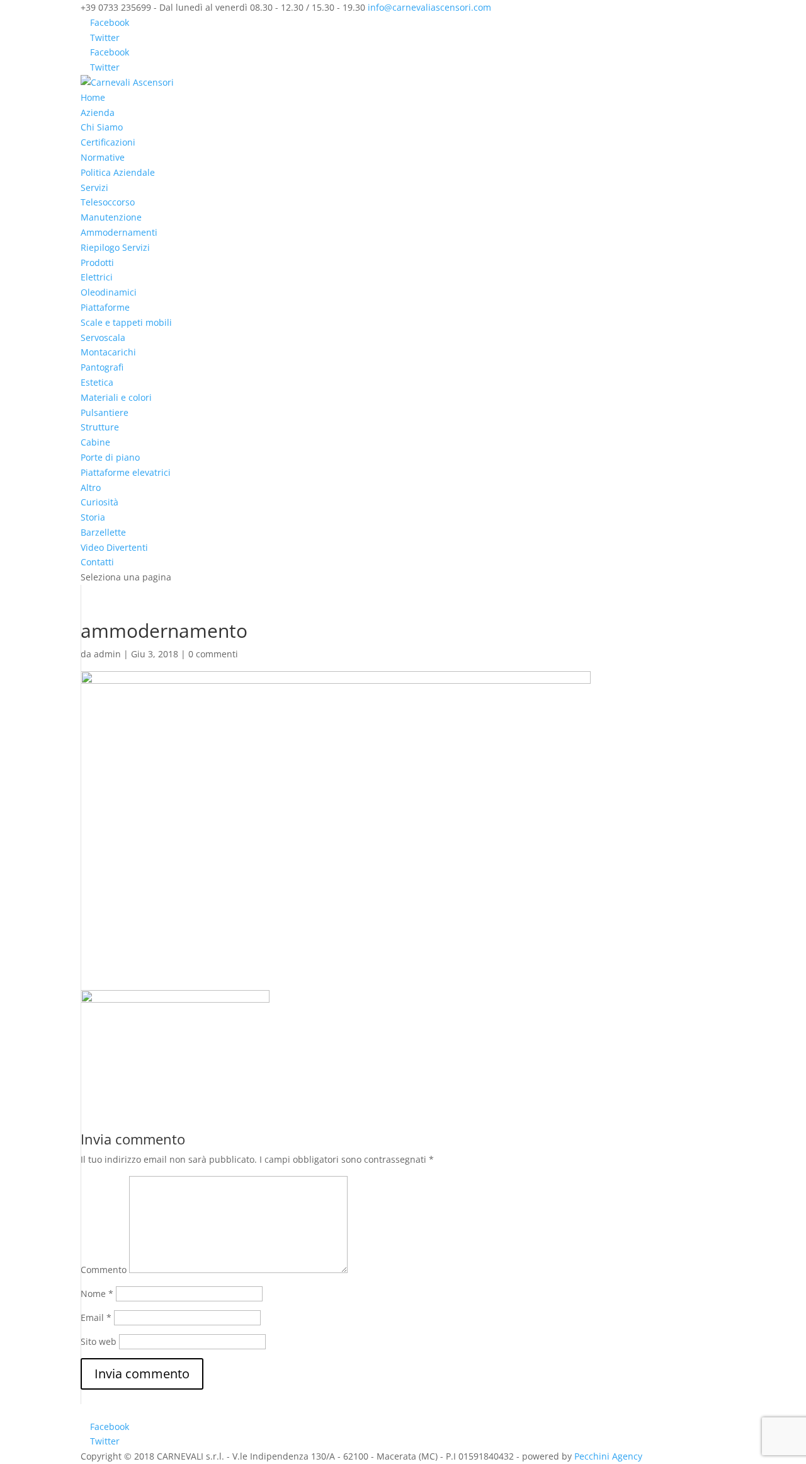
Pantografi (102, 367)
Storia (93, 517)
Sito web (98, 1341)
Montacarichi (108, 352)
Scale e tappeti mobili (126, 322)
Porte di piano (110, 457)
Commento (104, 1270)
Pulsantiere (104, 412)
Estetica (97, 382)
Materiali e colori (116, 397)
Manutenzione (111, 217)
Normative (103, 157)
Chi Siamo (102, 127)
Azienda (98, 112)
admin (107, 654)
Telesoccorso (108, 202)
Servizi (94, 187)
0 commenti (213, 654)
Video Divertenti (114, 547)
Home (93, 97)
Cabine (95, 442)
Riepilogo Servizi (115, 247)
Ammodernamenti (119, 232)
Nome (97, 1294)
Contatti (97, 562)
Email (96, 1317)
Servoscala (103, 337)
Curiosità (99, 502)
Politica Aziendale (118, 172)
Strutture (100, 427)
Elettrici (97, 277)
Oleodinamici (109, 292)
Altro (91, 487)
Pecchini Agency (608, 1456)
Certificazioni (108, 142)
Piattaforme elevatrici (126, 472)
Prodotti (97, 262)
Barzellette (103, 532)
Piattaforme (105, 307)
